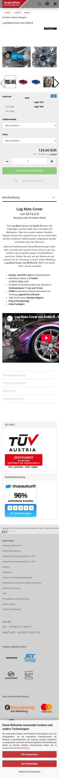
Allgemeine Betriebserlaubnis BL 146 (18, 556)
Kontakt (5, 567)
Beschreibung (11, 197)
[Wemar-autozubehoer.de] (14, 4)
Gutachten (8, 391)
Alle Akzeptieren (29, 754)
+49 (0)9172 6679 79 (28, 632)
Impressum (7, 572)
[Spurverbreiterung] (30, 658)
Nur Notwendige (29, 763)
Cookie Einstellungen (11, 609)
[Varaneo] (11, 675)
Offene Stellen (8, 604)
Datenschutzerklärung (19, 748)
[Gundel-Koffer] (28, 675)
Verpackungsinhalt (14, 383)
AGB (4, 593)
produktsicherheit (13, 398)
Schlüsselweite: (9, 119)
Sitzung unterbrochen (11, 545)
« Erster (7, 12)
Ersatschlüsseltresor (11, 551)
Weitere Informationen (29, 771)
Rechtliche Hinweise (11, 588)
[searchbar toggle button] (39, 4)
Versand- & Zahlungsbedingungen (17, 577)
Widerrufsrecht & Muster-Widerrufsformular (21, 583)
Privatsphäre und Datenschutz (15, 599)
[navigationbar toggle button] (55, 4)
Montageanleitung (13, 375)
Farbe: (5, 134)
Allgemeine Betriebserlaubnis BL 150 (18, 561)
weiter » (27, 12)
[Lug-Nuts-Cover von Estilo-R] (29, 51)
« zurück (17, 12)
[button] (7, 161)
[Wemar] (12, 658)
